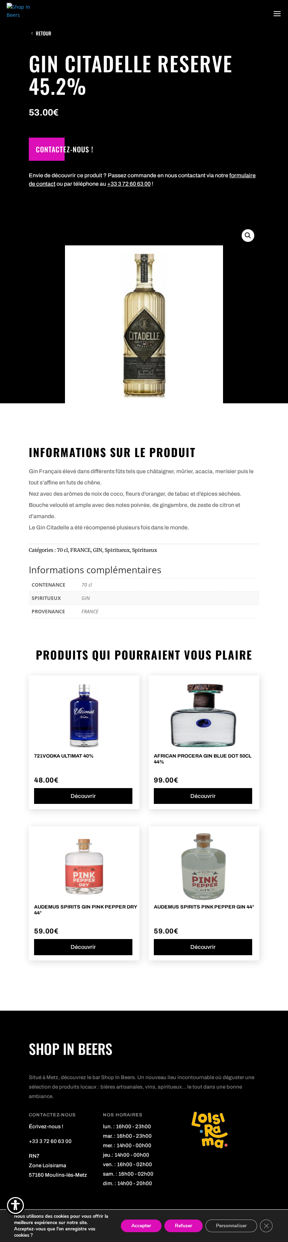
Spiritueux (117, 550)
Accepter (141, 1225)
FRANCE (80, 550)
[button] (248, 235)
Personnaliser (231, 1225)
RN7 (34, 1156)
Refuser (183, 1225)
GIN (97, 550)
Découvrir (83, 796)
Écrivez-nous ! (46, 1126)
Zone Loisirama (47, 1165)
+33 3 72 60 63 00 (129, 184)
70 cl (62, 550)
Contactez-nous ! (64, 149)
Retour (43, 33)
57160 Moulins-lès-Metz (58, 1175)
